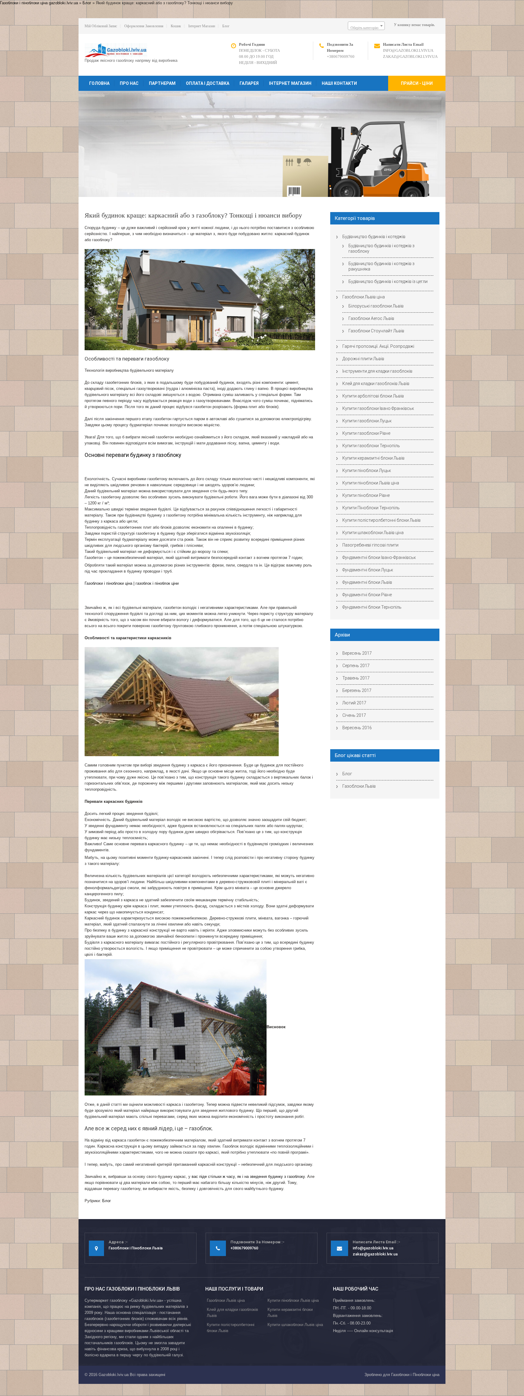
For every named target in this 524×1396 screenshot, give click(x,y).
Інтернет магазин (201, 26)
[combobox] (366, 26)
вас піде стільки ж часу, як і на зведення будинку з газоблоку (248, 1176)
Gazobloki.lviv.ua (114, 1374)
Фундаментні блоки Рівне (367, 594)
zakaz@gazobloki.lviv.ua (410, 56)
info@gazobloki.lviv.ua (408, 50)
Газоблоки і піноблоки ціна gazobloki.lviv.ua (39, 3)
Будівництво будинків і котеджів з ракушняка (381, 266)
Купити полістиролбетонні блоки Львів (381, 520)
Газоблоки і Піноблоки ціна (415, 1374)
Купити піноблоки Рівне (366, 495)
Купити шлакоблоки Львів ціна (373, 532)
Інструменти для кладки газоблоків (377, 371)
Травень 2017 (356, 678)
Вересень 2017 (357, 653)
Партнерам (162, 83)
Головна (99, 83)
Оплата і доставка (207, 83)
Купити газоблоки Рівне (366, 433)
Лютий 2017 (354, 702)
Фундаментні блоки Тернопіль (371, 607)
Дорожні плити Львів (363, 358)
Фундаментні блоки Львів (367, 582)
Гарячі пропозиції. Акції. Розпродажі (378, 346)
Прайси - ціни (417, 83)
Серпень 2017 (356, 665)
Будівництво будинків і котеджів (373, 236)
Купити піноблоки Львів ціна (370, 482)
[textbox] (366, 28)
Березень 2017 (356, 690)
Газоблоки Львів (359, 786)
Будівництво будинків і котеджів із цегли (388, 281)
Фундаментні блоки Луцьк (367, 569)
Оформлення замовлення (143, 26)
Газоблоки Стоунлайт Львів (376, 330)
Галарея (249, 83)
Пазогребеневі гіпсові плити (370, 545)
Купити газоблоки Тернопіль (371, 445)
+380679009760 (340, 56)
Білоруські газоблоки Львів (376, 306)
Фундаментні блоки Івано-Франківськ (379, 557)
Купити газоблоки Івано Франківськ (378, 408)
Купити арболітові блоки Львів (373, 396)
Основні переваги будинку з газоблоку (133, 455)
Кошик (176, 26)
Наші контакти (339, 83)
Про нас (129, 83)
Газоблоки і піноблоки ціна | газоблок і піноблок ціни (132, 583)
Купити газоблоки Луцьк (366, 420)
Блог (86, 3)
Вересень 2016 (357, 727)
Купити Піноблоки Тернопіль (371, 507)
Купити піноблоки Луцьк (366, 470)
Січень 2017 (354, 715)
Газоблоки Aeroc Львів (371, 318)
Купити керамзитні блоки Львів (373, 458)
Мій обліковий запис (101, 26)
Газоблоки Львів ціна (363, 296)
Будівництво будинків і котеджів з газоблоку (381, 248)
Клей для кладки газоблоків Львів (375, 383)
